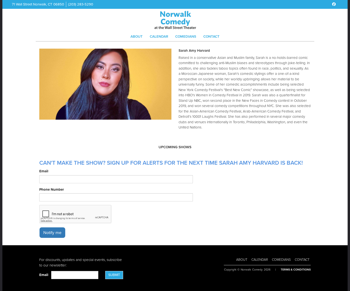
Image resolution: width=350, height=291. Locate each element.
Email (43, 171)
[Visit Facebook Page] (334, 4)
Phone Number (51, 189)
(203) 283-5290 (80, 4)
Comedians (185, 36)
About (136, 36)
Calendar (159, 36)
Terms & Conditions (296, 269)
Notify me (52, 232)
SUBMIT (114, 275)
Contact (211, 36)
